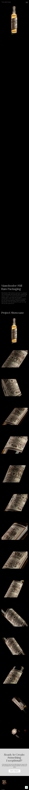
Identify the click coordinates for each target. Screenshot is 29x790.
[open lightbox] (14, 330)
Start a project (14, 771)
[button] (26, 2)
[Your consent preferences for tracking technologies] (26, 787)
